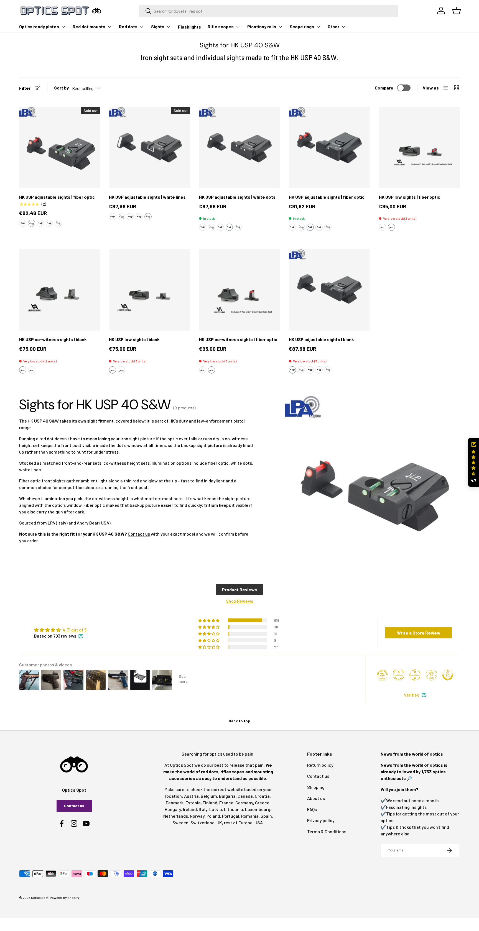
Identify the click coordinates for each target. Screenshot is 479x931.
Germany (244, 802)
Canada (245, 796)
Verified (411, 694)
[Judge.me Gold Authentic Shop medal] (398, 675)
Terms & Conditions (326, 831)
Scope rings (302, 26)
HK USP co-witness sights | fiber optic (238, 339)
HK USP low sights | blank (134, 339)
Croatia (262, 796)
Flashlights (189, 26)
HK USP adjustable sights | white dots (237, 197)
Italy (203, 809)
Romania (250, 816)
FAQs (312, 809)
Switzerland (202, 822)
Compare (384, 87)
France (226, 802)
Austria (191, 796)
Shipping (316, 787)
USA (258, 822)
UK (219, 822)
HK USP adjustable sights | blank (321, 339)
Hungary (173, 809)
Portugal (230, 816)
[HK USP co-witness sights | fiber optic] (239, 289)
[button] (22, 223)
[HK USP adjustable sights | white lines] (149, 147)
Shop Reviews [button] (239, 600)
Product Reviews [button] (239, 589)
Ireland (190, 809)
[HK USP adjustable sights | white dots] (239, 147)
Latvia (215, 809)
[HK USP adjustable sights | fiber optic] (59, 147)
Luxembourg (257, 809)
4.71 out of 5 (74, 629)
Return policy (320, 765)
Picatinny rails (261, 26)
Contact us (139, 533)
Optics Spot (40, 897)
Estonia (193, 802)
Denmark (175, 802)
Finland (210, 802)
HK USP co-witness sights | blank (53, 339)
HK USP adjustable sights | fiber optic (57, 197)
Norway (197, 816)
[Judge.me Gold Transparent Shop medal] (415, 675)
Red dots (128, 26)
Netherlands (175, 816)
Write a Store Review (418, 632)
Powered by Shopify (65, 897)
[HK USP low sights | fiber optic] (419, 147)
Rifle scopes (221, 26)
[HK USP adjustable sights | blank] (329, 289)
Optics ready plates (39, 26)
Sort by (61, 87)
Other (333, 26)
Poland (213, 816)
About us (316, 798)
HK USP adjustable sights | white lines (147, 197)
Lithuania (233, 809)
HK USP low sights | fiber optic (409, 197)
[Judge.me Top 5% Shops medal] (447, 675)
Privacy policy (321, 820)
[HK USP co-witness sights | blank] (59, 289)
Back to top (239, 720)
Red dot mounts (89, 26)
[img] (60, 630)
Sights (157, 26)
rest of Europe (238, 822)
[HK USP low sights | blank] (149, 289)
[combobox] (269, 11)
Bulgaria (227, 796)
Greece (262, 802)
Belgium (209, 796)
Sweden (180, 822)
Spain (266, 816)
